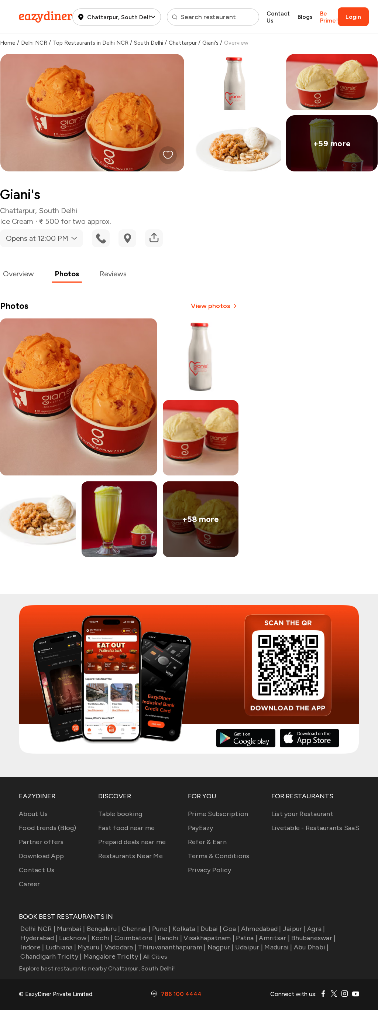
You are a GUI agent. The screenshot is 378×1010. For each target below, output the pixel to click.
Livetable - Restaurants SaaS (315, 828)
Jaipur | (294, 929)
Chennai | (136, 929)
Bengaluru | (103, 929)
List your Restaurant (302, 814)
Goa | (231, 929)
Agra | (316, 929)
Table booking (120, 814)
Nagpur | (220, 947)
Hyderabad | (39, 938)
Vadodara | (120, 947)
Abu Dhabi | (311, 947)
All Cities (154, 956)
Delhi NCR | (37, 929)
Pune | (161, 929)
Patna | (246, 938)
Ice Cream (16, 221)
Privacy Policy (209, 870)
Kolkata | (185, 929)
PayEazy (200, 828)
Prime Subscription (218, 814)
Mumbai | (71, 929)
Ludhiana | (61, 947)
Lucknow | (74, 938)
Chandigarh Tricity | (51, 956)
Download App (41, 856)
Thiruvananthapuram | (172, 947)
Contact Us (278, 17)
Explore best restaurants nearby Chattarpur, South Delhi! (97, 968)
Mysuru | (90, 947)
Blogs (305, 16)
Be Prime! (329, 17)
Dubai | (210, 929)
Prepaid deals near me (132, 842)
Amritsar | (274, 938)
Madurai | (278, 947)
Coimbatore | (135, 938)
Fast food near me (126, 828)
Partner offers (41, 842)
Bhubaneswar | (313, 938)
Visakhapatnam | (208, 938)
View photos (210, 306)
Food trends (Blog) (47, 828)
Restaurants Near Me (130, 856)
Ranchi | (170, 938)
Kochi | (102, 938)
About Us (33, 814)
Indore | (32, 947)
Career (29, 884)
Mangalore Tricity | (112, 956)
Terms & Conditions (219, 856)
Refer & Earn (207, 842)
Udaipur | (249, 947)
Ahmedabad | (261, 929)
